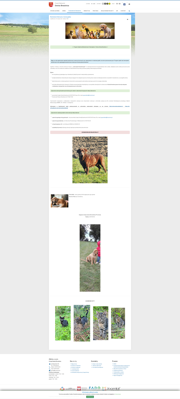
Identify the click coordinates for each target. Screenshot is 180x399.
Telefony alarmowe (96, 365)
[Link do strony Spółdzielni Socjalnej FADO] (94, 388)
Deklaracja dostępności (119, 373)
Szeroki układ (119, 3)
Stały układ (117, 3)
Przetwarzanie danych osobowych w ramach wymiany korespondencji (122, 366)
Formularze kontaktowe (97, 367)
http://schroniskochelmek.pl (116, 106)
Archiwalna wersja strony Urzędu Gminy (80, 372)
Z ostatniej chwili (75, 369)
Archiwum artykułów (76, 365)
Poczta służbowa (75, 370)
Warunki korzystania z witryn (120, 368)
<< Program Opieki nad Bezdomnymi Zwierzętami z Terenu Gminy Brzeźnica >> (90, 47)
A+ (94, 3)
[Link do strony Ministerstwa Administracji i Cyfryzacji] (82, 388)
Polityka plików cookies (119, 372)
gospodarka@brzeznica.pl (88, 95)
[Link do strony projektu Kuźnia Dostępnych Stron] (67, 388)
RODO (115, 364)
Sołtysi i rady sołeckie (97, 364)
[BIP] (128, 4)
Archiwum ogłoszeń (75, 367)
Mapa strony (74, 364)
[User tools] (128, 19)
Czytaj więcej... (118, 394)
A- (91, 3)
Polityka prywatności (118, 370)
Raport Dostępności (118, 375)
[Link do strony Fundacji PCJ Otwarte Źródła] (111, 388)
